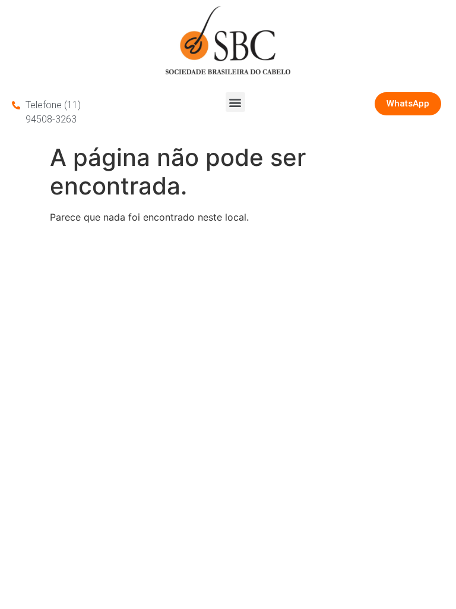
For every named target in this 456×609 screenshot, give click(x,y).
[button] (235, 102)
